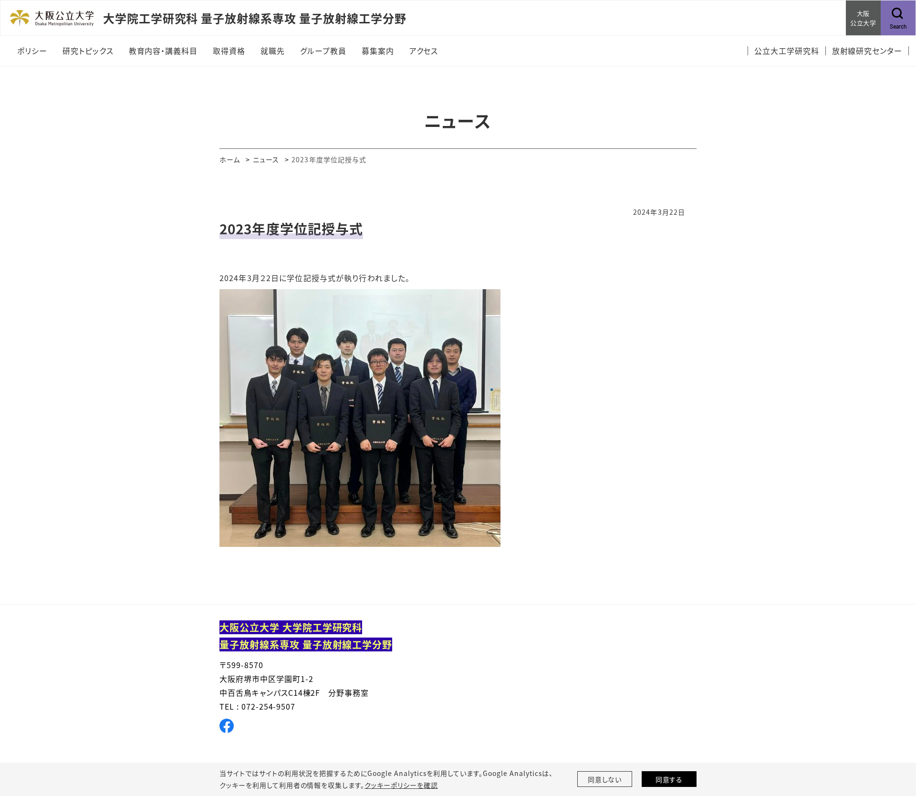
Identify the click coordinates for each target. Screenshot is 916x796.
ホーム (229, 159)
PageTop (894, 745)
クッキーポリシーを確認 (401, 785)
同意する (669, 779)
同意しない (605, 779)
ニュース (266, 159)
